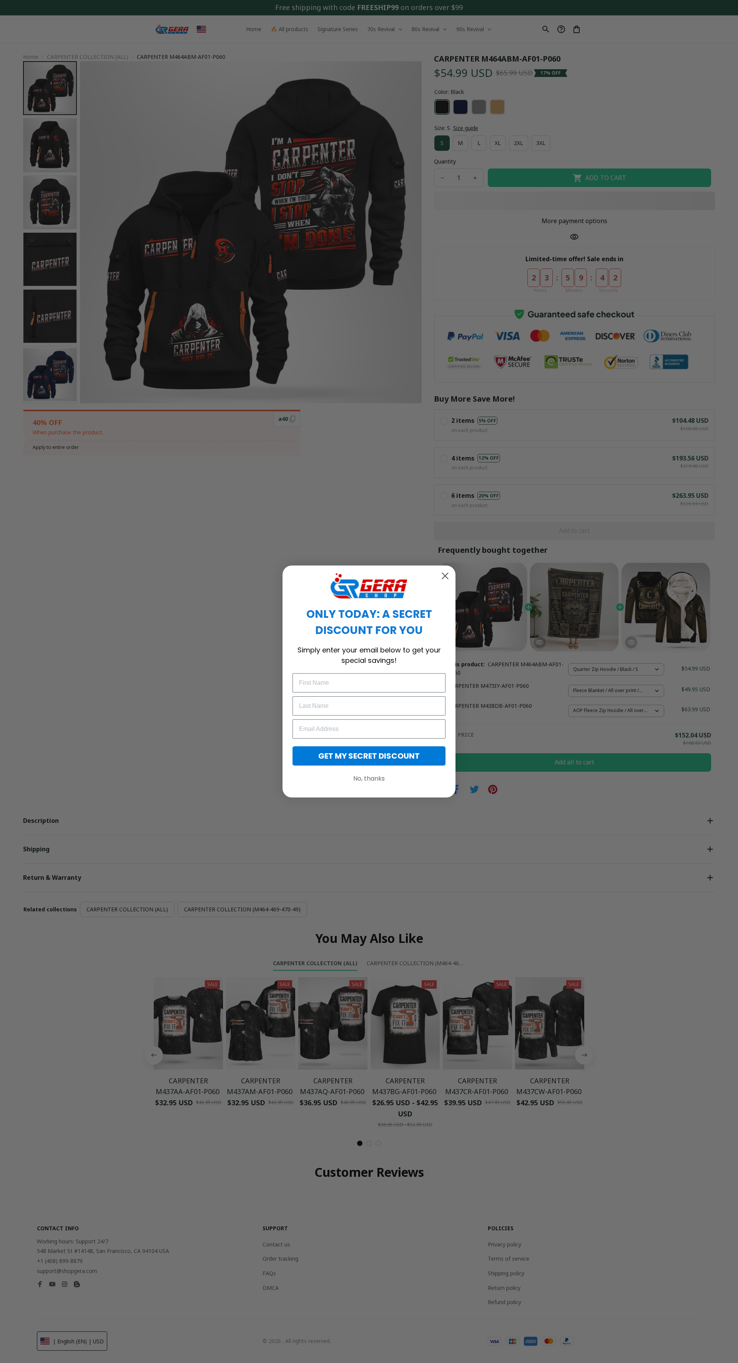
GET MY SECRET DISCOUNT (369, 756)
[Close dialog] (445, 576)
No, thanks (369, 778)
